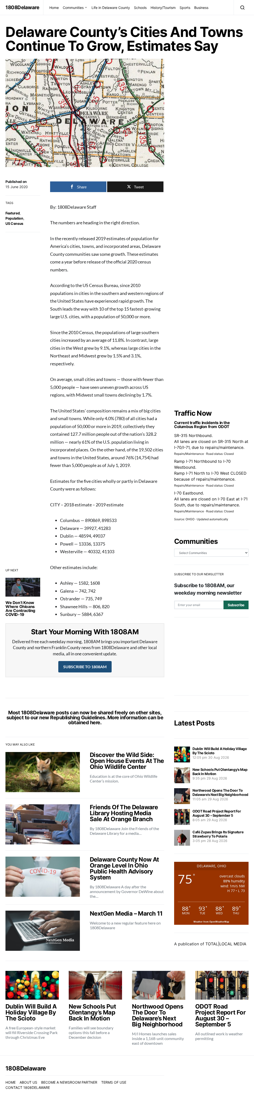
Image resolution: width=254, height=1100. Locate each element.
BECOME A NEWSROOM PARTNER (69, 1082)
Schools (140, 7)
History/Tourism (163, 7)
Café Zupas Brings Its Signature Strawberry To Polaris (217, 834)
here (95, 722)
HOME (10, 1082)
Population (14, 218)
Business (201, 7)
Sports (185, 7)
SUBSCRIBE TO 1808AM (85, 666)
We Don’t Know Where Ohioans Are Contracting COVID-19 (20, 608)
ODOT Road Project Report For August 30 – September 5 (216, 813)
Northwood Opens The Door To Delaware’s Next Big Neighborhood (220, 792)
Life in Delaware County (111, 7)
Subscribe (236, 605)
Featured (12, 213)
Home (54, 7)
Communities (73, 7)
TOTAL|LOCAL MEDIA (225, 943)
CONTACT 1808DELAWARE (27, 1087)
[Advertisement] (211, 656)
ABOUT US (28, 1082)
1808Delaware (22, 7)
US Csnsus (14, 223)
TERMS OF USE (113, 1082)
